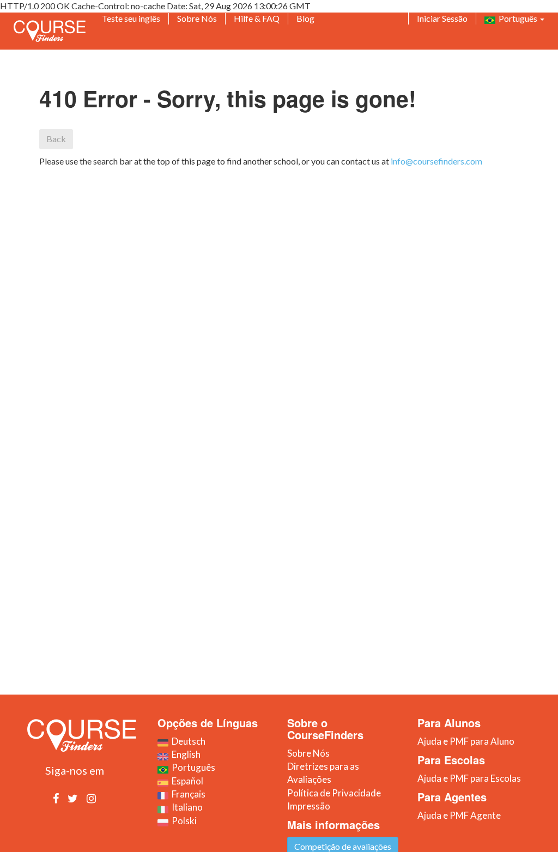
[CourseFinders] (49, 31)
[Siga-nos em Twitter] (73, 798)
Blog (305, 18)
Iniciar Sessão (442, 18)
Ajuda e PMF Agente (459, 815)
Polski (182, 820)
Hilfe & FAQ (257, 18)
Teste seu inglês (131, 18)
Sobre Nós (197, 18)
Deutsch (186, 741)
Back (56, 138)
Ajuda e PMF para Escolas (469, 778)
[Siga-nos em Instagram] (91, 798)
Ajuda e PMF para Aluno (465, 741)
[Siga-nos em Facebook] (56, 798)
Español (185, 781)
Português (517, 18)
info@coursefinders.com (436, 161)
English (184, 754)
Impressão (308, 806)
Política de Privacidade (334, 793)
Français (186, 794)
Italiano (185, 807)
